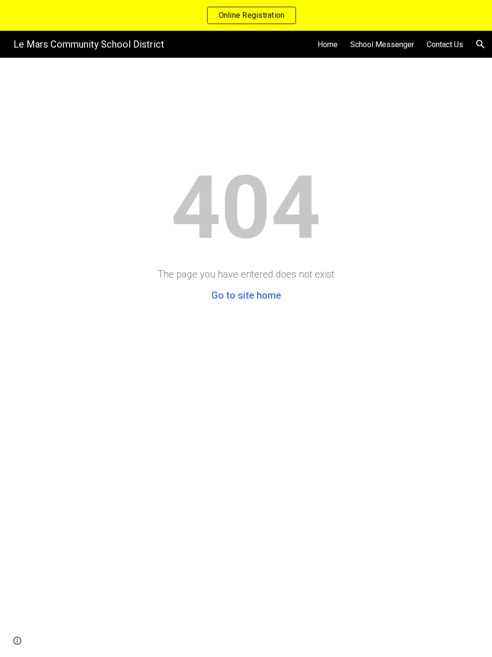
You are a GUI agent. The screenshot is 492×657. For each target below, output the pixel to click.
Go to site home (246, 295)
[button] (480, 44)
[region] (246, 15)
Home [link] (328, 44)
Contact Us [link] (445, 44)
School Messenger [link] (382, 44)
